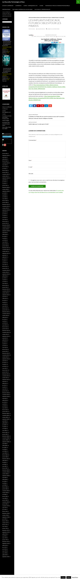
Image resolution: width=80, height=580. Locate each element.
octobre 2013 (5, 334)
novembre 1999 (5, 505)
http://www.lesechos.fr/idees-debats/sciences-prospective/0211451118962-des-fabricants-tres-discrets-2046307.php (47, 98)
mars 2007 (4, 466)
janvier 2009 (5, 434)
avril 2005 (4, 494)
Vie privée (61, 17)
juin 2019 (4, 213)
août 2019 (4, 211)
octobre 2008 (5, 439)
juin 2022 (4, 168)
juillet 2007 (4, 460)
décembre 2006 (5, 470)
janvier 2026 (5, 153)
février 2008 (4, 455)
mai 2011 (4, 387)
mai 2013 (4, 343)
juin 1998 (4, 519)
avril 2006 (4, 485)
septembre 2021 (5, 178)
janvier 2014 (5, 328)
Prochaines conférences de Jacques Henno (22, 9)
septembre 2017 (5, 253)
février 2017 (4, 266)
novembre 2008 (5, 438)
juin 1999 (4, 509)
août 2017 (4, 255)
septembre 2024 (5, 155)
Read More (75, 577)
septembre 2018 (5, 230)
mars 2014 (4, 325)
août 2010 (4, 398)
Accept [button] (63, 577)
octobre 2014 (5, 315)
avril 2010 (4, 406)
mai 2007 (4, 462)
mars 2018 (4, 242)
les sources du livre (7, 42)
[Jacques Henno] (7, 141)
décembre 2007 (5, 458)
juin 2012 (4, 362)
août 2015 (4, 296)
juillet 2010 (4, 400)
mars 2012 (4, 368)
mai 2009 (4, 426)
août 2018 (4, 232)
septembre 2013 (5, 336)
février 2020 (4, 200)
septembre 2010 (5, 396)
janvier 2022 (5, 172)
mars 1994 (4, 537)
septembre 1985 (5, 556)
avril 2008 (4, 451)
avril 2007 (4, 464)
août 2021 (4, 179)
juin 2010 (4, 402)
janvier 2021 (5, 185)
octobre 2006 (5, 473)
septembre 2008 (5, 441)
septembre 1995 (5, 532)
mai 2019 (4, 215)
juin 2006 (4, 481)
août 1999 (4, 507)
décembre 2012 (5, 353)
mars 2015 (4, 306)
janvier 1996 (5, 528)
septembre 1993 (5, 543)
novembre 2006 (5, 471)
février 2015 (4, 308)
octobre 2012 (5, 357)
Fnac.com (4, 54)
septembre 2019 (5, 210)
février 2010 (4, 409)
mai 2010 (4, 404)
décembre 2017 (5, 247)
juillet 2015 (4, 298)
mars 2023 (4, 164)
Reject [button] (68, 577)
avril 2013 (4, 345)
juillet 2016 (4, 276)
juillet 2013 (4, 340)
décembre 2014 (5, 311)
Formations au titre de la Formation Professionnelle (57, 5)
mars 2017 (4, 264)
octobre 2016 (5, 272)
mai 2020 (4, 195)
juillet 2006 (4, 479)
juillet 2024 (4, 159)
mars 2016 (4, 283)
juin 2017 (4, 259)
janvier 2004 (5, 500)
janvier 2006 (5, 488)
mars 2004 (4, 498)
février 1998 (4, 520)
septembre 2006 (5, 475)
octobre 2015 (5, 292)
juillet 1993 (4, 545)
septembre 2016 (5, 274)
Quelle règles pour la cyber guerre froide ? (39, 123)
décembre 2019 (5, 204)
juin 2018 (4, 236)
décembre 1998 (5, 513)
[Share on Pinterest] (42, 105)
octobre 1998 (5, 515)
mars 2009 (4, 430)
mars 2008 (4, 453)
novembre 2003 (5, 502)
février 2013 (4, 349)
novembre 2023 (5, 163)
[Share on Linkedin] (46, 105)
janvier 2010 (5, 411)
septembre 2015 (5, 294)
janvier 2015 (5, 309)
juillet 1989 (4, 554)
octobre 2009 (5, 417)
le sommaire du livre (7, 41)
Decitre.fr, (4, 52)
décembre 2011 (5, 373)
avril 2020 (4, 196)
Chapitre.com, (5, 51)
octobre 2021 (5, 176)
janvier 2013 (5, 351)
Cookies (41, 5)
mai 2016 (4, 279)
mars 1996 (4, 526)
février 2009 (4, 432)
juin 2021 (4, 181)
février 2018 (4, 244)
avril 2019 (4, 217)
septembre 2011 (5, 379)
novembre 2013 (5, 332)
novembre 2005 (5, 490)
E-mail (31, 167)
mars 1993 (4, 551)
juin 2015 (4, 300)
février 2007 (4, 468)
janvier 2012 (5, 372)
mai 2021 (4, 183)
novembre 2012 (5, 355)
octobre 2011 (5, 377)
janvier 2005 (5, 496)
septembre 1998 (5, 517)
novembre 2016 (5, 270)
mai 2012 (4, 364)
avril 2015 (4, 304)
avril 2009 (4, 428)
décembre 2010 (5, 392)
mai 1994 (4, 536)
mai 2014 (4, 321)
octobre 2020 (5, 189)
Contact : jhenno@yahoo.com (30, 5)
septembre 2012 (5, 358)
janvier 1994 (5, 539)
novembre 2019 (5, 206)
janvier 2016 (5, 287)
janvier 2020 (5, 202)
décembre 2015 (5, 289)
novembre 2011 (5, 375)
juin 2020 (4, 193)
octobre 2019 (5, 208)
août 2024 (4, 157)
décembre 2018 (5, 225)
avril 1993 (4, 549)
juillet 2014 (4, 317)
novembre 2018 (5, 227)
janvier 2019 (5, 223)
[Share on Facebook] (34, 105)
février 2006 (4, 487)
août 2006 (4, 477)
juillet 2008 (4, 445)
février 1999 (4, 511)
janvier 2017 (5, 268)
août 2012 (4, 360)
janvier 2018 (5, 245)
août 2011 (4, 381)
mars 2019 (4, 219)
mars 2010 (4, 407)
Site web (31, 173)
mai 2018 (4, 238)
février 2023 (4, 166)
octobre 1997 (5, 522)
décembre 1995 (5, 530)
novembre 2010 (5, 394)
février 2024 (4, 161)
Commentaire (33, 140)
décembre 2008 (5, 436)
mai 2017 (4, 260)
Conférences (18, 5)
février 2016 (4, 285)
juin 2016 (4, 277)
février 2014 (4, 326)
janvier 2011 (5, 390)
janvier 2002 (5, 503)
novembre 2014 (5, 313)
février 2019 (4, 221)
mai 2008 (4, 449)
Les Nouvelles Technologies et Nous (13, 2)
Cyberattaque (55, 17)
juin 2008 (4, 447)
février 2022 (4, 170)
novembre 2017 (5, 249)
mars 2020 (4, 198)
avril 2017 (4, 262)
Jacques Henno (41, 29)
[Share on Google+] (38, 105)
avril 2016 (4, 281)
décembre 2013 (5, 330)
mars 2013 (4, 347)
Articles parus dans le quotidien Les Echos (40, 17)
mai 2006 (4, 483)
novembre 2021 (5, 174)
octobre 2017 (5, 251)
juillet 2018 (4, 234)
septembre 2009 (5, 419)
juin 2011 (4, 385)
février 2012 (4, 370)
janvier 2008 (5, 456)
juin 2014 (4, 319)
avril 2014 (4, 323)
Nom (30, 160)
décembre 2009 (5, 413)
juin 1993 (4, 547)
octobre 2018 (5, 228)
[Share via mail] (50, 105)
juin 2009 (4, 424)
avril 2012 (4, 366)
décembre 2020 (5, 187)
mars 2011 (4, 389)
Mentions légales (6, 9)
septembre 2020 (5, 191)
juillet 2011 (4, 383)
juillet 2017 (4, 257)
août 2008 (4, 443)
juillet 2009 (4, 422)
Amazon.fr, (4, 49)
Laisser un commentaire (53, 29)
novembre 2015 (5, 291)
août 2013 (4, 338)
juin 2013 (4, 341)
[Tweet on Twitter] (30, 105)
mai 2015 (4, 302)
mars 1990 (4, 552)
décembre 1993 (5, 541)
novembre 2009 (5, 415)
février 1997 (4, 524)
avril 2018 (4, 240)
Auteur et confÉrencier (7, 5)
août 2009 (4, 421)
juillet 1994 (4, 534)
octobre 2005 (5, 492)
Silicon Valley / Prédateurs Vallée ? (42, 9)
